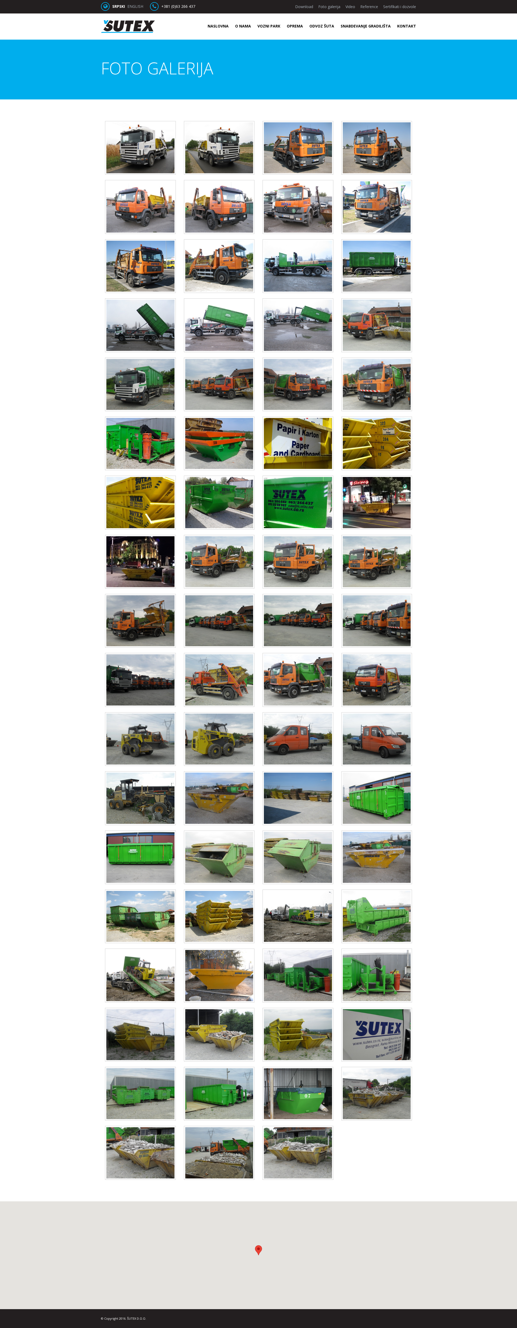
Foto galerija (329, 6)
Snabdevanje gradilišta (366, 26)
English (135, 6)
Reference (369, 6)
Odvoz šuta (321, 26)
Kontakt (406, 26)
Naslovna (218, 26)
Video (350, 6)
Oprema (295, 26)
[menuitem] (215, 26)
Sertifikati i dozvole (399, 6)
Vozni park (268, 26)
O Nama (243, 26)
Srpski (118, 6)
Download (304, 6)
